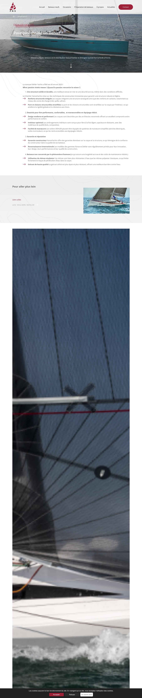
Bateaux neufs (53, 7)
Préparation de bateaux (83, 7)
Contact (126, 7)
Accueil (42, 7)
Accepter (56, 694)
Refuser (72, 694)
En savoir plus (86, 694)
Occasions (67, 7)
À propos (100, 7)
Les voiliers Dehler (23, 205)
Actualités (111, 7)
